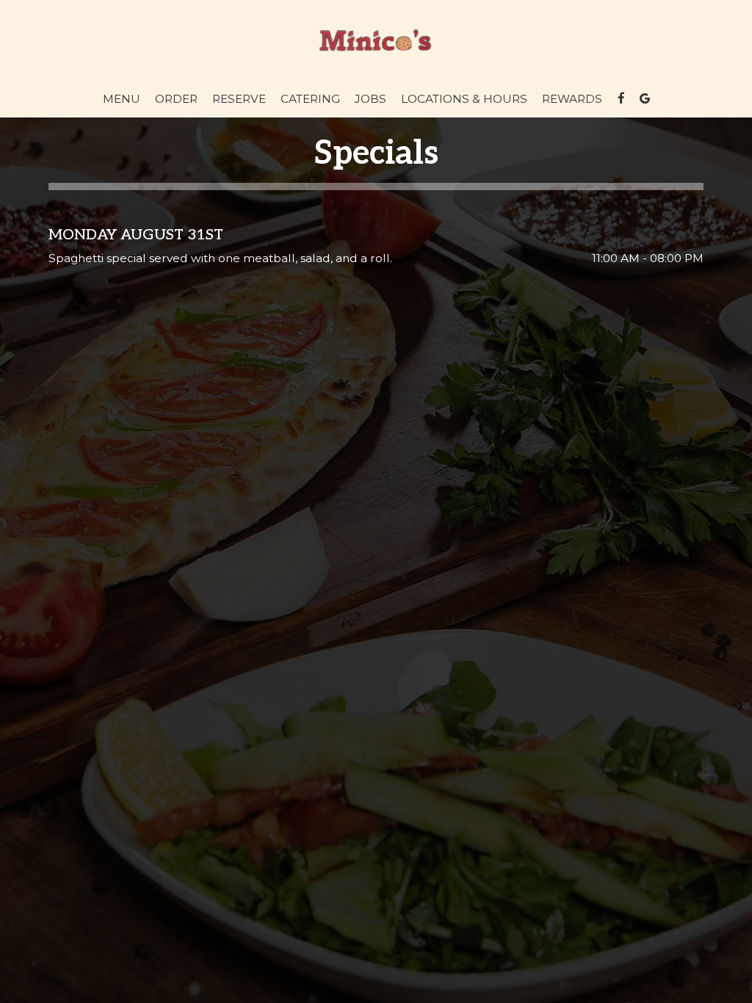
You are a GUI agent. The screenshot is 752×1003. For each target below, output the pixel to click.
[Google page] (645, 98)
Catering (310, 99)
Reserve (239, 99)
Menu (121, 99)
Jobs (370, 99)
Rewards (572, 99)
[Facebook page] (621, 98)
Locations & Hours (464, 99)
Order (176, 99)
